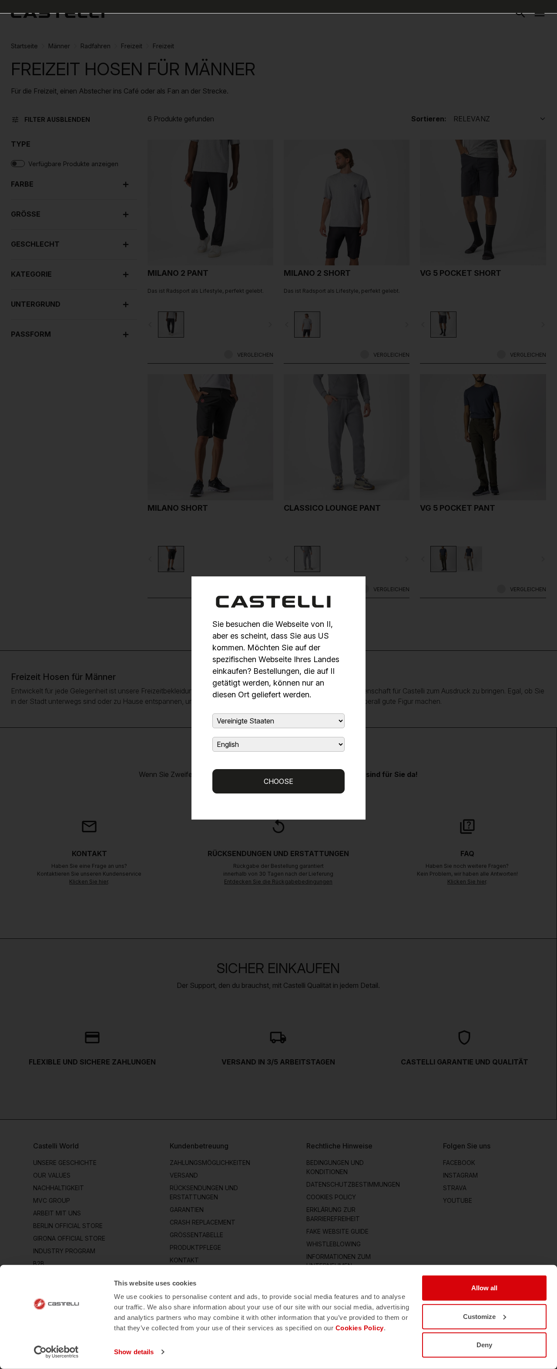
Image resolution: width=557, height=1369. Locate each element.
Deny (484, 1345)
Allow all (484, 1288)
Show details (134, 1352)
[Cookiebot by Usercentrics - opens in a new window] (56, 1352)
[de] (57, 13)
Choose (278, 781)
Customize (479, 1316)
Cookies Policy (360, 1328)
